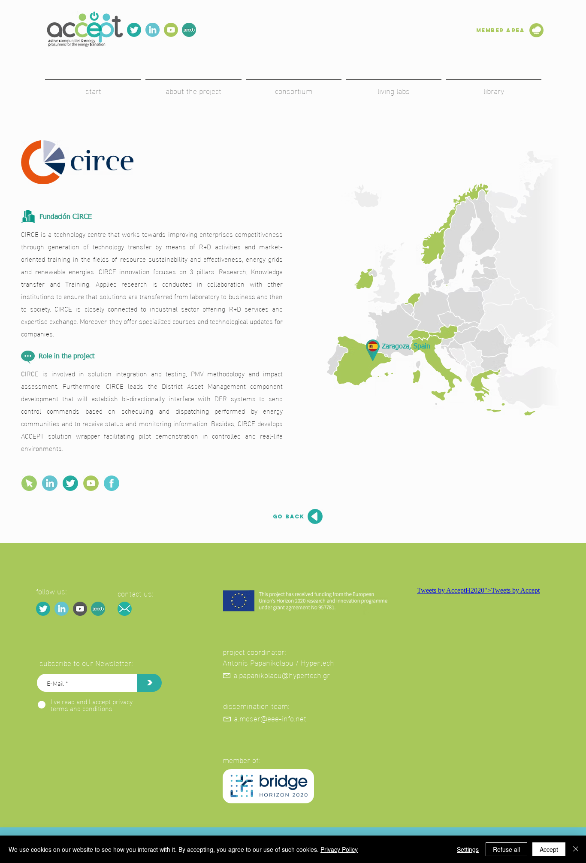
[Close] (576, 849)
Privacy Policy (339, 849)
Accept (549, 849)
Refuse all (506, 849)
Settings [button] (468, 849)
